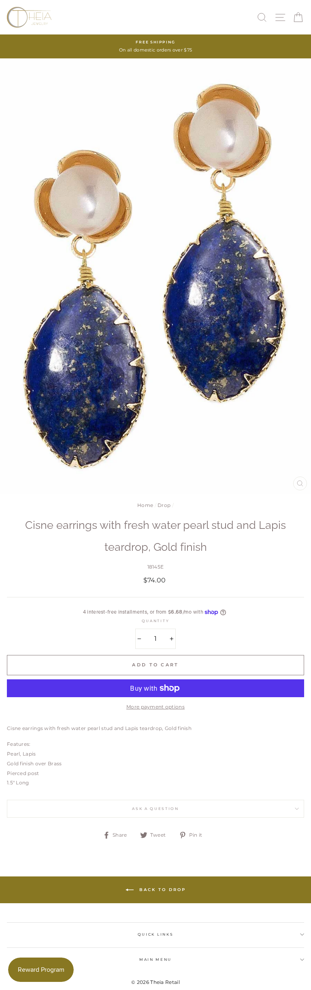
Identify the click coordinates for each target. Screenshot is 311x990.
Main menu (155, 959)
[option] (155, 46)
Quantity (155, 620)
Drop (164, 505)
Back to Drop (161, 889)
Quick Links (155, 934)
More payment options (155, 707)
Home (145, 505)
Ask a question (155, 808)
